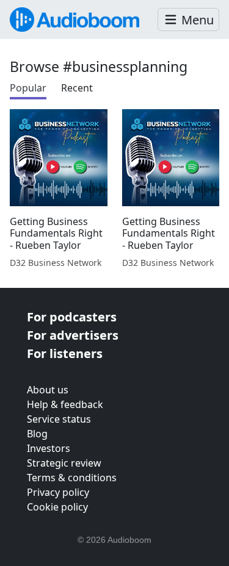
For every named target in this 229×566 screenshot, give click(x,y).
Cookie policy (57, 507)
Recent (77, 88)
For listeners (65, 353)
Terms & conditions (72, 477)
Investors (48, 448)
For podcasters (72, 317)
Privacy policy (58, 492)
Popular (28, 88)
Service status (59, 419)
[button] (188, 20)
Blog (37, 433)
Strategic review (64, 463)
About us (47, 389)
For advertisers (72, 335)
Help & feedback (65, 404)
